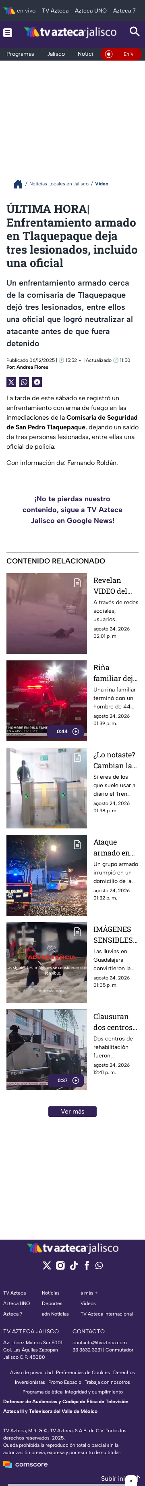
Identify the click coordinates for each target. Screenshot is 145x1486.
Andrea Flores (32, 367)
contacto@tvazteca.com (99, 1342)
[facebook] (87, 1268)
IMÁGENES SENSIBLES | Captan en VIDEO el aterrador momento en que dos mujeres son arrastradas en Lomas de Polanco (114, 935)
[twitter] (47, 1268)
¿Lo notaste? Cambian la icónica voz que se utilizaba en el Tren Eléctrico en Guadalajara (114, 760)
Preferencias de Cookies (83, 1372)
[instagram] (60, 1268)
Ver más (73, 1111)
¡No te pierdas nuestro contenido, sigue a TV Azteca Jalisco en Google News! (72, 509)
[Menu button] (7, 32)
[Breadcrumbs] (21, 184)
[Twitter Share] (11, 382)
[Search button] (135, 32)
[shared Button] (24, 382)
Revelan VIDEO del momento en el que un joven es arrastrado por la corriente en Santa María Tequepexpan (114, 586)
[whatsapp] (99, 1267)
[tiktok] (73, 1268)
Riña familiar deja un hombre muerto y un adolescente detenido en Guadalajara (115, 673)
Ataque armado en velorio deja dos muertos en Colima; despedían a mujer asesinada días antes (114, 847)
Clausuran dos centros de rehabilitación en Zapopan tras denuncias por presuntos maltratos (116, 1022)
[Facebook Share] (37, 382)
